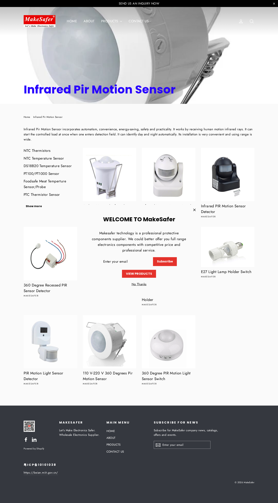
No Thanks (139, 284)
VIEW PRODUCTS (139, 274)
